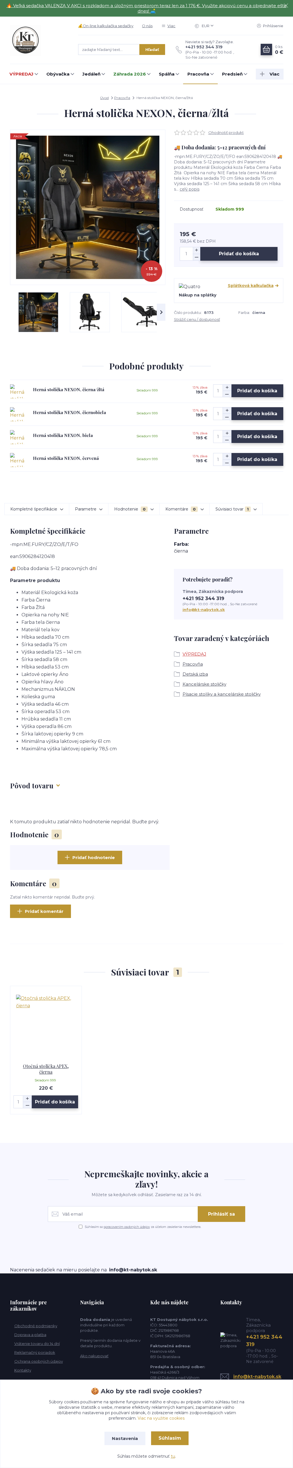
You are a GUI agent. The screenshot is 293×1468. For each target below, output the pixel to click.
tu (173, 1456)
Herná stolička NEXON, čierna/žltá (68, 389)
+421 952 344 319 (204, 47)
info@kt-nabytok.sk (204, 609)
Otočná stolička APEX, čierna (46, 1069)
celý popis (189, 189)
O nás (147, 25)
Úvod (104, 98)
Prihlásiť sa (221, 1214)
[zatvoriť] (285, 6)
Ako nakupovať (94, 1356)
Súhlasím (170, 1438)
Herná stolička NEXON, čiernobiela (69, 412)
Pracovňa (198, 74)
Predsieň (232, 74)
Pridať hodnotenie (93, 857)
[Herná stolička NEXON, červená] (17, 460)
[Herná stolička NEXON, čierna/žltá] (17, 391)
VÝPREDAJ (21, 74)
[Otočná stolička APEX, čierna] (46, 1025)
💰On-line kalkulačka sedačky (105, 25)
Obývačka (58, 74)
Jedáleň (91, 74)
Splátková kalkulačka (251, 285)
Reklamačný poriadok (34, 1352)
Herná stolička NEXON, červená (66, 458)
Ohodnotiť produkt (226, 132)
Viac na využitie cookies (161, 1418)
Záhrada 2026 (129, 74)
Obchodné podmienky (35, 1325)
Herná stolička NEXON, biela (63, 435)
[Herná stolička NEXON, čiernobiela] (17, 414)
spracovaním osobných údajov (127, 1227)
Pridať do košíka (239, 253)
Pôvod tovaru (32, 785)
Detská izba (195, 674)
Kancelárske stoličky (204, 684)
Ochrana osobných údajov (38, 1361)
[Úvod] (38, 40)
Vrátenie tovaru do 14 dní (37, 1343)
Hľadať (152, 49)
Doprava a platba (30, 1334)
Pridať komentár (44, 911)
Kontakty (22, 1370)
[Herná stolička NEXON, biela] (17, 437)
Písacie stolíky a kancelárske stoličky (222, 694)
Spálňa (167, 74)
